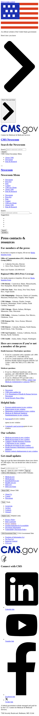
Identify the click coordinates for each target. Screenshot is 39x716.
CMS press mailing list (13, 392)
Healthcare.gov (18, 445)
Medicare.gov (17, 437)
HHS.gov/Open (10, 487)
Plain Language (10, 522)
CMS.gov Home (11, 187)
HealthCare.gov (10, 483)
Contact (8, 185)
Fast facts (8, 419)
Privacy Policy (10, 520)
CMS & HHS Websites (9, 473)
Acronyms (8, 506)
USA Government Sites (9, 533)
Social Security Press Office (14, 398)
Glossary (8, 512)
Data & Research (11, 161)
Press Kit (8, 182)
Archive (8, 508)
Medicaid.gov (17, 439)
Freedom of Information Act (14, 537)
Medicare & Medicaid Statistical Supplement (16, 414)
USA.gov (8, 543)
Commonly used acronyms (14, 426)
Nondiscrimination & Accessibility (17, 525)
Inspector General (11, 541)
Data (6, 184)
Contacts (8, 510)
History (15, 409)
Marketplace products (20, 411)
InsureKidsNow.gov (12, 481)
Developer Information (13, 527)
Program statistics (18, 407)
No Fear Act (9, 539)
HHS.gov (8, 485)
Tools (3, 502)
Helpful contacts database (21, 451)
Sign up (27, 470)
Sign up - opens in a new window (12, 470)
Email (3, 468)
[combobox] (15, 213)
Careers (7, 496)
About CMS (9, 158)
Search (3, 149)
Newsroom (9, 160)
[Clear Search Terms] (31, 213)
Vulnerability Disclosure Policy (16, 529)
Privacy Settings (10, 524)
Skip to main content (8, 2)
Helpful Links (6, 516)
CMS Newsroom (10, 139)
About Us (8, 494)
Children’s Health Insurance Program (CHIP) (18, 442)
